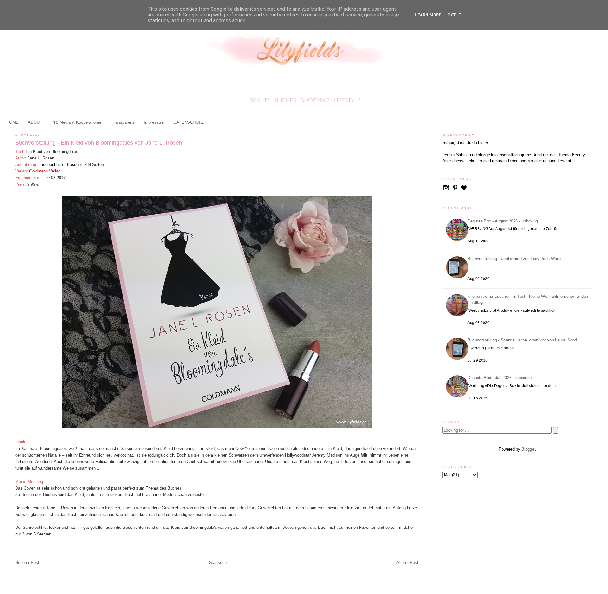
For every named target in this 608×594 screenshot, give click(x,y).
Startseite (218, 562)
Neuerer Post (27, 562)
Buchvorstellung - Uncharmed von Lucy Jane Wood (515, 258)
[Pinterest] (455, 190)
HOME (12, 122)
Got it (454, 14)
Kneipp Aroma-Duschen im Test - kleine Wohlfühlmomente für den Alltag (528, 299)
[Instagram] (446, 190)
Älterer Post (407, 562)
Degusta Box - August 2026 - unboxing (503, 221)
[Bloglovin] (464, 190)
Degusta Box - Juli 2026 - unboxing (500, 377)
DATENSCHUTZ (189, 122)
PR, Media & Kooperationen (76, 122)
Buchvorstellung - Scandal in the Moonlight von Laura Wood (523, 340)
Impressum (154, 122)
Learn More (428, 14)
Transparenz (123, 122)
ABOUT (35, 122)
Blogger (528, 449)
